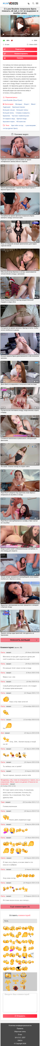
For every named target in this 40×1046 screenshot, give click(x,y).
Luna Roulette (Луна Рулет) (12, 100)
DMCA (20, 1040)
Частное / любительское (20, 116)
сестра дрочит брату (10, 128)
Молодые (18, 104)
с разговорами (30, 125)
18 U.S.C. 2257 (20, 1037)
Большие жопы (8, 113)
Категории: (9, 104)
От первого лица (9, 119)
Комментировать (21, 53)
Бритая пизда (22, 119)
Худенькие (6, 107)
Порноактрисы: (11, 97)
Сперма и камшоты (23, 113)
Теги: (8, 125)
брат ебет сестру (17, 125)
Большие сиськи (9, 110)
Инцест (26, 104)
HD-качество (21, 121)
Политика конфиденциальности (20, 1025)
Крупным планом (18, 107)
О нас (20, 1034)
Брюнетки (6, 116)
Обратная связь (20, 1031)
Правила (20, 1028)
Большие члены (22, 110)
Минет (33, 104)
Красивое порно (9, 121)
